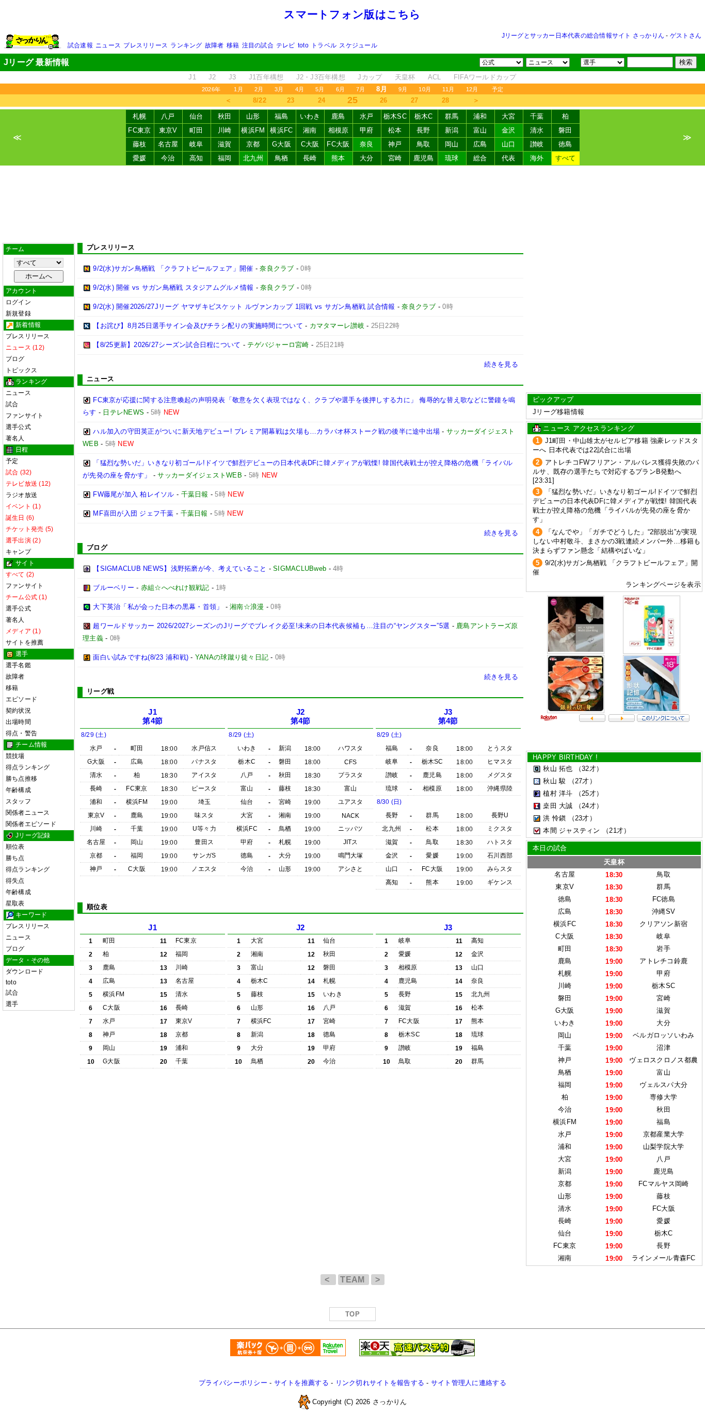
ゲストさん (685, 35)
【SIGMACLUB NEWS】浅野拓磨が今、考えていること (179, 568)
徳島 (565, 144)
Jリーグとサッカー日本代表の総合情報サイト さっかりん (583, 35)
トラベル (324, 45)
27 (415, 100)
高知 (196, 158)
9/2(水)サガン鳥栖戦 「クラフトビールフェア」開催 (173, 268)
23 (291, 100)
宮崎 (395, 158)
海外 (537, 158)
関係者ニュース (28, 812)
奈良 (367, 144)
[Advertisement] (352, 204)
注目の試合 (258, 45)
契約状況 (18, 710)
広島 (480, 144)
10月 (425, 89)
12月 (472, 89)
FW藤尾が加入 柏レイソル (133, 494)
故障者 (214, 45)
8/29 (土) (93, 734)
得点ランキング (28, 767)
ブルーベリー (113, 587)
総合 (480, 158)
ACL (434, 77)
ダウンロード (24, 971)
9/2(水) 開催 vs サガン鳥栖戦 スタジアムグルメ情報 (173, 287)
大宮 (509, 116)
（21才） (616, 830)
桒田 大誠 (557, 806)
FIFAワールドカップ (485, 77)
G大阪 (281, 144)
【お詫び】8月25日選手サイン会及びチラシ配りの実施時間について (198, 326)
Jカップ (370, 77)
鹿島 (338, 116)
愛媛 (140, 158)
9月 (402, 89)
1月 (238, 89)
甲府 (367, 130)
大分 (367, 158)
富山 (480, 130)
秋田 (225, 116)
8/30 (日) (389, 801)
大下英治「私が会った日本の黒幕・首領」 (158, 607)
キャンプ (18, 551)
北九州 (253, 158)
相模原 (338, 130)
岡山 (452, 144)
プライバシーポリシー (233, 1383)
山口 (509, 144)
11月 (448, 89)
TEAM (353, 1279)
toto (303, 45)
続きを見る (501, 364)
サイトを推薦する (301, 1383)
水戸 (367, 116)
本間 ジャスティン (571, 830)
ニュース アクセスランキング (588, 428)
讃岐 (537, 144)
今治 (168, 158)
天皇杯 (405, 77)
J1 (192, 77)
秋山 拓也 (557, 768)
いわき (310, 116)
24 (322, 100)
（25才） (589, 793)
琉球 (452, 158)
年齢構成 (18, 790)
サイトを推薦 (24, 642)
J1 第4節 (152, 716)
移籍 (233, 45)
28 (446, 100)
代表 (509, 158)
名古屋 (168, 144)
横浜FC (281, 130)
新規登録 (18, 313)
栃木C (423, 116)
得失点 (15, 880)
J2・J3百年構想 (320, 77)
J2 (212, 77)
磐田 (565, 130)
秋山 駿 (554, 781)
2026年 (211, 89)
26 (384, 100)
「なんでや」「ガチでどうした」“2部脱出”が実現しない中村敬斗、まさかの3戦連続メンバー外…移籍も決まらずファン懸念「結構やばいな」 (617, 541)
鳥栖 (282, 158)
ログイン (18, 302)
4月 (299, 89)
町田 (196, 130)
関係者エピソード (31, 824)
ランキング (186, 45)
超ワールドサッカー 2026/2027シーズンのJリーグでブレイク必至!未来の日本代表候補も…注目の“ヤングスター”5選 (271, 626)
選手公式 (18, 427)
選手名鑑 (18, 665)
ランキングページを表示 (663, 584)
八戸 (168, 116)
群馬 (452, 116)
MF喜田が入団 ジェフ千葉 (133, 513)
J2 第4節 (301, 716)
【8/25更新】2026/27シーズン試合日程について (167, 345)
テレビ (285, 45)
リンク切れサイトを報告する (379, 1383)
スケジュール (358, 45)
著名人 (15, 438)
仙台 (196, 116)
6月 (340, 89)
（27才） (582, 781)
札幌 (140, 116)
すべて (565, 158)
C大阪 (310, 144)
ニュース (108, 45)
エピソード (21, 699)
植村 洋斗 (557, 793)
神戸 (395, 144)
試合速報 (80, 45)
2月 (258, 89)
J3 (232, 77)
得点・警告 (21, 733)
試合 (12, 404)
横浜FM (253, 130)
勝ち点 (15, 858)
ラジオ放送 (21, 495)
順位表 (15, 846)
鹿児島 (423, 158)
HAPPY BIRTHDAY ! (565, 757)
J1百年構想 (266, 77)
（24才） (589, 806)
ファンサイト (24, 415)
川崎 (225, 130)
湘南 (310, 130)
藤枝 (140, 144)
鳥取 (423, 144)
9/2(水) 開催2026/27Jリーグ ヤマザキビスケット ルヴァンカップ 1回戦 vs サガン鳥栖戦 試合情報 (244, 306)
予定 (497, 89)
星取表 (15, 903)
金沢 (509, 130)
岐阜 (196, 144)
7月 (360, 89)
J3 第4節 (448, 716)
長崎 (310, 158)
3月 (279, 89)
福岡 (225, 158)
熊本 (338, 158)
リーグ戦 (100, 691)
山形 (253, 116)
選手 (12, 1004)
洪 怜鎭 (554, 818)
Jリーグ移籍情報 (558, 412)
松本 (395, 130)
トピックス (21, 370)
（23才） (582, 818)
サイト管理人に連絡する (468, 1383)
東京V (168, 130)
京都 (253, 144)
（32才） (589, 768)
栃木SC (395, 116)
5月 (319, 89)
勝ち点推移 (21, 778)
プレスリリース (145, 45)
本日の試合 (550, 848)
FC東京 (139, 130)
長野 (423, 130)
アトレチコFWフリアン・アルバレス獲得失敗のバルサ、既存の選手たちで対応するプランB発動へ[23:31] (616, 471)
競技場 (15, 756)
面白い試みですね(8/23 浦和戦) (140, 657)
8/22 (259, 100)
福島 (282, 116)
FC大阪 (338, 144)
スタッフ (18, 801)
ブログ (15, 359)
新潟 (452, 130)
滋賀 (225, 144)
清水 (537, 130)
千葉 (537, 116)
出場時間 (18, 722)
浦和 (480, 116)
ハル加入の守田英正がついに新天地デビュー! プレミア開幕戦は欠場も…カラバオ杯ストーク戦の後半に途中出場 (266, 431)
